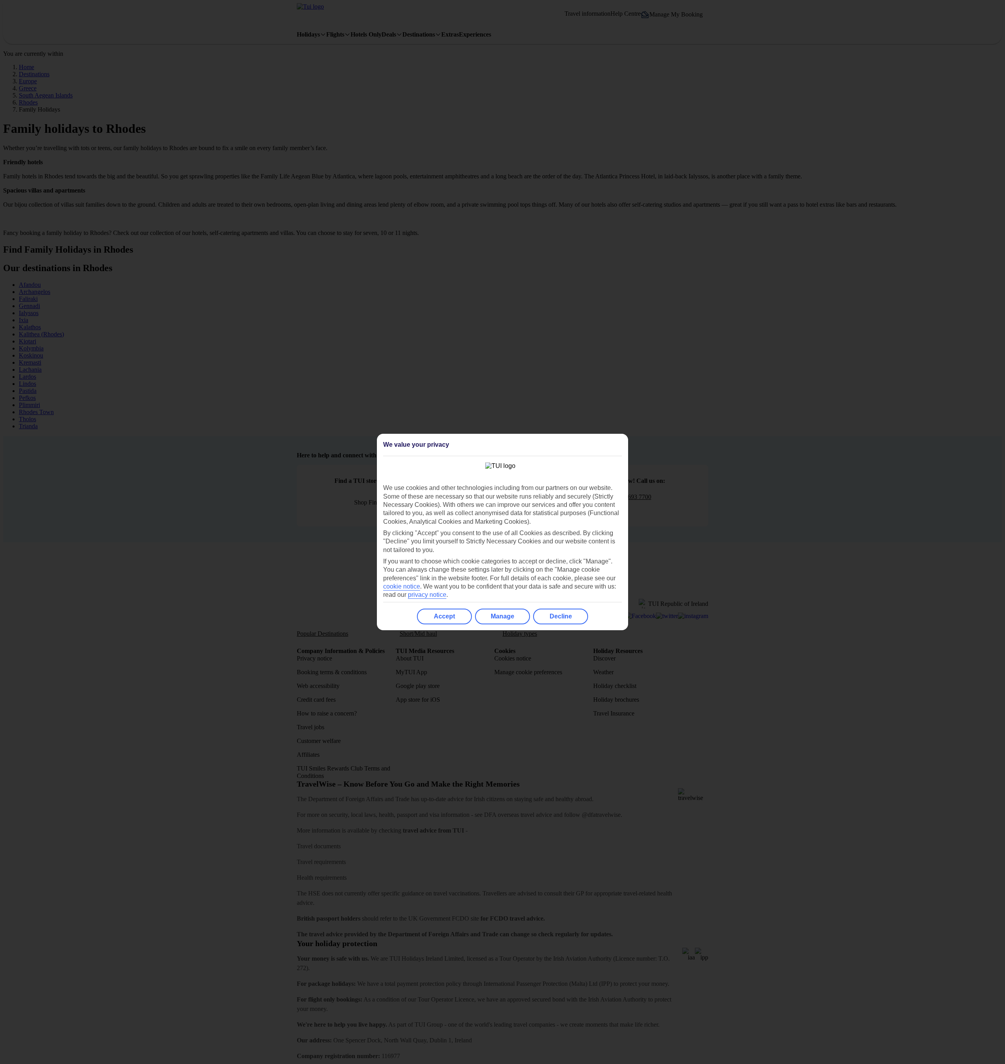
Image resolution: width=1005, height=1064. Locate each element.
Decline (561, 616)
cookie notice (401, 586)
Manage (502, 616)
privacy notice (427, 594)
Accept (444, 616)
